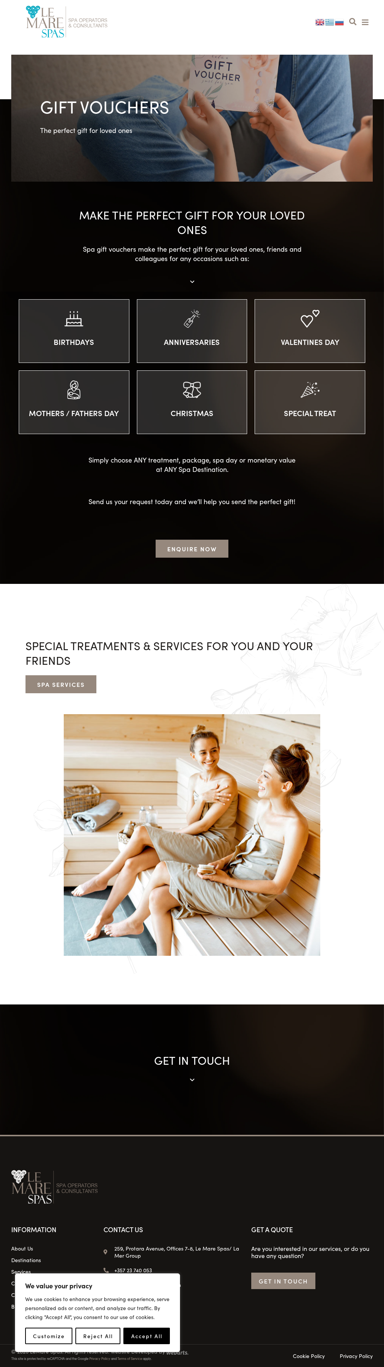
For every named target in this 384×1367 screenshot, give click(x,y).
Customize (49, 1336)
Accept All (146, 1336)
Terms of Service (129, 1358)
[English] (320, 20)
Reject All (98, 1336)
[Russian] (340, 20)
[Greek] (330, 20)
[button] (352, 21)
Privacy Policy (99, 1358)
